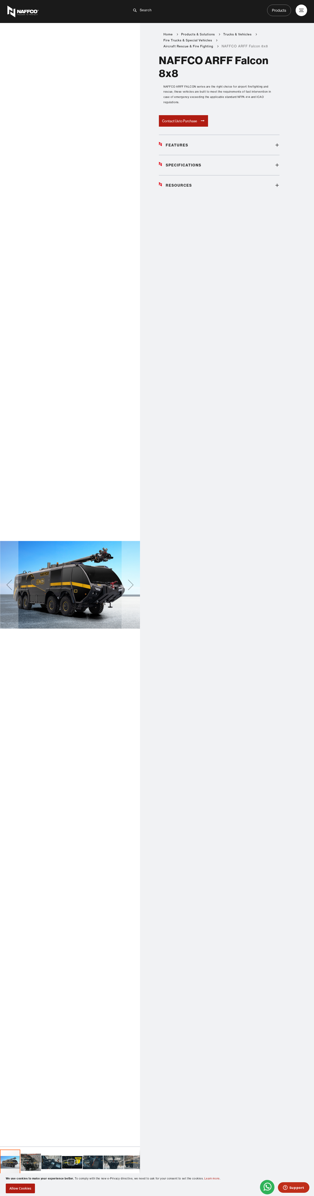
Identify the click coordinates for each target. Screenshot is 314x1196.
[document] (157, 1184)
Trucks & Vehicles (237, 34)
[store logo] (56, 11)
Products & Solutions (198, 34)
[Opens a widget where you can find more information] (293, 1188)
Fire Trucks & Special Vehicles (187, 40)
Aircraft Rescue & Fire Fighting (188, 46)
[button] (9, 585)
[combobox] (161, 10)
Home (168, 34)
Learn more (212, 1178)
